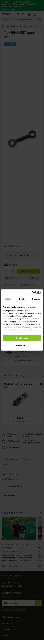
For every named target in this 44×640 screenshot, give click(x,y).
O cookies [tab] (36, 299)
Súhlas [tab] (8, 299)
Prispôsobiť (20, 345)
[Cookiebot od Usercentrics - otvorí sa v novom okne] (31, 292)
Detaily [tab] (22, 299)
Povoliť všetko (22, 338)
